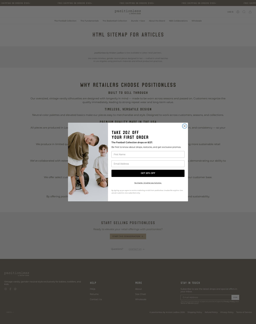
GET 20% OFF (148, 173)
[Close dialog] (184, 126)
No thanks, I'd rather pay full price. (148, 183)
